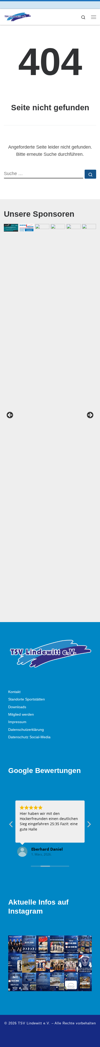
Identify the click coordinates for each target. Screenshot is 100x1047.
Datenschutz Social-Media (29, 737)
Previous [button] (10, 415)
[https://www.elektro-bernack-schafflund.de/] (26, 228)
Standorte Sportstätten (26, 699)
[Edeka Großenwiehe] (73, 416)
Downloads (17, 707)
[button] (88, 826)
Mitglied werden (21, 714)
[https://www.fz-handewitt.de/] (11, 228)
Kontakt (14, 692)
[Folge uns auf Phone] (26, 5)
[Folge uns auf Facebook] (5, 5)
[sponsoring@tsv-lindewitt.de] (42, 416)
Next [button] (90, 415)
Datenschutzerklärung (26, 730)
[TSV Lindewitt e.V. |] (17, 16)
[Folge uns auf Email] (19, 5)
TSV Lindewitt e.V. (34, 1023)
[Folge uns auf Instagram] (12, 5)
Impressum (17, 722)
